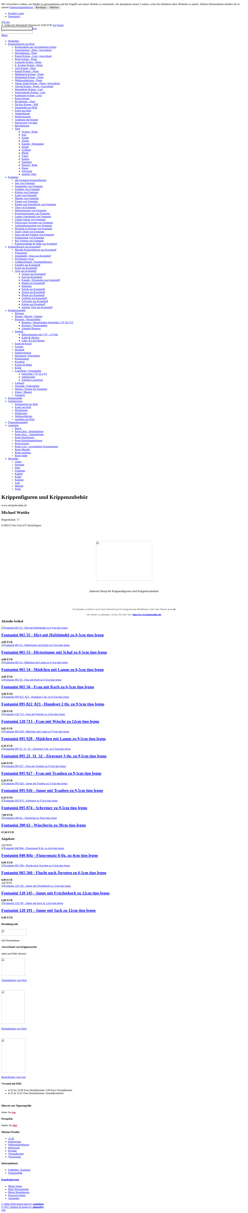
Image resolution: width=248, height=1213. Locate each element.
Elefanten (27, 162)
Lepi (17, 482)
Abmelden (13, 1198)
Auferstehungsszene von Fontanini (33, 225)
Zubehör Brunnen (31, 328)
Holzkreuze (21, 413)
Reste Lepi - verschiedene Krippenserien (36, 446)
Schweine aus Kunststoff (35, 301)
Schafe (25, 137)
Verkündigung (22, 113)
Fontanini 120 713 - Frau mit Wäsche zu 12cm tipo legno (50, 721)
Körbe (18, 367)
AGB (11, 1138)
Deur (17, 467)
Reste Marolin (22, 449)
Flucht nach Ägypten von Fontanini (34, 222)
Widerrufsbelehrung (18, 1144)
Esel (24, 134)
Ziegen (25, 140)
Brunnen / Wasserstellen (27, 319)
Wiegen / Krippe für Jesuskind (31, 389)
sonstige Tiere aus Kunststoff (37, 307)
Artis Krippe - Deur (25, 68)
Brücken (19, 313)
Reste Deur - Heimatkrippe (29, 431)
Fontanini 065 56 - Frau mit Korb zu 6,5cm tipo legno (47, 687)
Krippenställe (15, 398)
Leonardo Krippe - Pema (28, 62)
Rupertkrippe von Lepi (13, 1077)
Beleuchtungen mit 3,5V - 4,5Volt (40, 334)
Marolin (19, 485)
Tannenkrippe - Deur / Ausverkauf (33, 50)
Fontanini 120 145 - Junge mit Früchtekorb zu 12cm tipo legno (55, 893)
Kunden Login (16, 13)
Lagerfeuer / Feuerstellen (28, 370)
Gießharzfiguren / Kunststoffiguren (33, 261)
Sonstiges (20, 395)
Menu (4, 35)
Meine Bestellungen (18, 1192)
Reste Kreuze (22, 443)
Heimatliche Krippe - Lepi (29, 89)
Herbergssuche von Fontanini (30, 210)
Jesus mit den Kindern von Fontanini (34, 234)
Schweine (27, 171)
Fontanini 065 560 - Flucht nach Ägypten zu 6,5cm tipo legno (53, 872)
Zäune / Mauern (23, 392)
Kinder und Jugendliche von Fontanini (35, 204)
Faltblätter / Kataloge (19, 1169)
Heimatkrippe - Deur (26, 53)
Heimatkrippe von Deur (14, 1028)
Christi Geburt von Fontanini (30, 219)
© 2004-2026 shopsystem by (22, 1204)
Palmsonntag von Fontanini (29, 237)
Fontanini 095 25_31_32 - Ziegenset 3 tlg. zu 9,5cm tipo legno (53, 756)
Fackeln (19, 346)
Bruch (18, 428)
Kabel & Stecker (30, 337)
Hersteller (13, 458)
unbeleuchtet (28, 376)
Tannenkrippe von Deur (14, 980)
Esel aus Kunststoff (32, 277)
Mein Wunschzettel (18, 1189)
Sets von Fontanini (25, 183)
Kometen (20, 361)
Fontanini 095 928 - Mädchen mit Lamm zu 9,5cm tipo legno (53, 738)
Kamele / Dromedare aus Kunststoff (41, 280)
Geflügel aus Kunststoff (34, 298)
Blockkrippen (22, 125)
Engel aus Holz (23, 110)
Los (35, 28)
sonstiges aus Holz (25, 419)
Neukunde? (14, 16)
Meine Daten (15, 1186)
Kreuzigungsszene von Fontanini (32, 213)
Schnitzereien (15, 401)
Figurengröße (15, 1172)
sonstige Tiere (29, 174)
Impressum (14, 1147)
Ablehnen (54, 7)
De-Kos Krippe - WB (26, 104)
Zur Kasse (58, 25)
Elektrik (19, 331)
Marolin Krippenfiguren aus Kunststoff (35, 249)
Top (3, 1210)
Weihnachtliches (23, 416)
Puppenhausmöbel (18, 422)
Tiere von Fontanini (25, 207)
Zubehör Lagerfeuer (32, 379)
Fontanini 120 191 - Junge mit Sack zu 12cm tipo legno (48, 910)
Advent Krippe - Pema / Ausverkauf (34, 86)
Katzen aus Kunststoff (33, 304)
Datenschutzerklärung (21, 7)
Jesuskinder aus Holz (26, 107)
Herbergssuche (23, 116)
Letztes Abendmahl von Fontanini (33, 216)
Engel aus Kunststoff (26, 268)
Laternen (19, 383)
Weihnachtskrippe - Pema (28, 80)
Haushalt (19, 349)
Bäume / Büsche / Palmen (28, 316)
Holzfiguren (21, 410)
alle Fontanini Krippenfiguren (30, 180)
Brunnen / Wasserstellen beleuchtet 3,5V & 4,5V (48, 322)
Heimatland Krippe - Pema (29, 77)
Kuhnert (19, 479)
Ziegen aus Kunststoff (33, 292)
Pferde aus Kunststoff (33, 295)
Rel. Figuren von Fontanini (29, 240)
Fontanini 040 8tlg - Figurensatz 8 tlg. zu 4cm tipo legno (49, 855)
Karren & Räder (23, 364)
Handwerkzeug (23, 352)
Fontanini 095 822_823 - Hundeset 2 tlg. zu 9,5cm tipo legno (52, 704)
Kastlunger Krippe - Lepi (28, 95)
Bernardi (19, 464)
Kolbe (18, 476)
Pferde (25, 152)
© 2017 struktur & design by (22, 1207)
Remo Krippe (22, 98)
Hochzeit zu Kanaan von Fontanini (33, 228)
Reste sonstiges (23, 452)
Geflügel (26, 149)
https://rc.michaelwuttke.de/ (146, 614)
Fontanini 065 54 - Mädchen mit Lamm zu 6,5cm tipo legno (52, 669)
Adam (18, 461)
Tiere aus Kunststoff (25, 271)
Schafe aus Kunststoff (33, 289)
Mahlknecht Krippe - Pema (29, 74)
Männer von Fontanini (27, 198)
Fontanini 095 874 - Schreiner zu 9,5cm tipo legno (44, 808)
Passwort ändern (17, 1195)
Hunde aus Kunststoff (33, 283)
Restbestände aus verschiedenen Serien (35, 47)
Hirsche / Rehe (29, 165)
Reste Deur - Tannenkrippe (29, 434)
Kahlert (19, 473)
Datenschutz (14, 1141)
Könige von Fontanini (26, 192)
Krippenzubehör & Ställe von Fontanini (36, 243)
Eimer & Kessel (23, 343)
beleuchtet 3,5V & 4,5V (34, 373)
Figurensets (21, 252)
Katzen (25, 159)
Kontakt (12, 1150)
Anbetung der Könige (26, 119)
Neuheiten (13, 41)
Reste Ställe (21, 455)
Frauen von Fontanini (26, 201)
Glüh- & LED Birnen (33, 340)
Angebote (13, 425)
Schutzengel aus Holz (26, 404)
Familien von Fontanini (27, 189)
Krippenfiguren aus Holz (21, 44)
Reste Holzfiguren (24, 437)
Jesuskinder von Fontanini (29, 186)
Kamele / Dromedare (33, 143)
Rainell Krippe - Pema (27, 71)
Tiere (17, 128)
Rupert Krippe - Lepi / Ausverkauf (33, 56)
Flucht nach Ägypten (26, 122)
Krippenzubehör (16, 310)
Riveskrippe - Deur (25, 101)
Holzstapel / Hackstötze (27, 355)
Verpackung (14, 1156)
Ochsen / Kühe (30, 131)
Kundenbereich (10, 1179)
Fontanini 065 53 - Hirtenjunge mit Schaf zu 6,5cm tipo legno (54, 652)
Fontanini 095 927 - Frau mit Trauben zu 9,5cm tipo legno (51, 773)
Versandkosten (16, 1153)
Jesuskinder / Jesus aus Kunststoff (33, 255)
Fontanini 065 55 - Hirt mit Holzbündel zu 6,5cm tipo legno (52, 635)
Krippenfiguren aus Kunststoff (24, 246)
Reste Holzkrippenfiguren (28, 440)
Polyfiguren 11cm (24, 258)
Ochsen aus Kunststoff (34, 274)
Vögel (25, 156)
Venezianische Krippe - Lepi (30, 92)
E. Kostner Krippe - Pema (29, 65)
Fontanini (13, 177)
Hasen (25, 168)
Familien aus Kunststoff (27, 264)
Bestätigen (41, 7)
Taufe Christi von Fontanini (29, 231)
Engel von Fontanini (26, 195)
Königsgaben (22, 358)
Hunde (25, 146)
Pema (18, 488)
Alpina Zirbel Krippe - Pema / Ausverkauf (37, 83)
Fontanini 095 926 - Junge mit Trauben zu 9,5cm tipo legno (52, 790)
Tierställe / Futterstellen (27, 386)
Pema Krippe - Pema (26, 59)
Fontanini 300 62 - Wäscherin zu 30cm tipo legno (43, 825)
